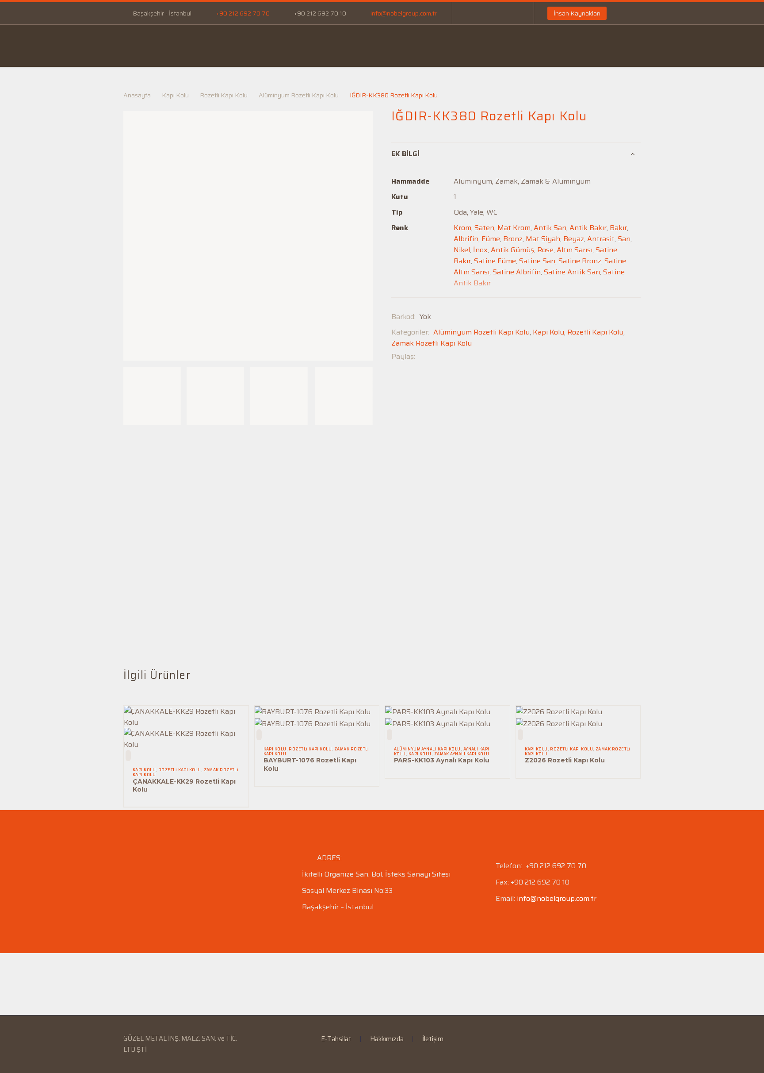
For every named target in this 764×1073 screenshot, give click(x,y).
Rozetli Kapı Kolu (224, 95)
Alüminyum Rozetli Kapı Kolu (299, 95)
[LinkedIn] (485, 13)
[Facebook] (472, 13)
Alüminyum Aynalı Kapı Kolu (427, 749)
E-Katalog (369, 45)
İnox (480, 249)
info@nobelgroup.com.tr (404, 13)
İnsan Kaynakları (577, 13)
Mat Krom (514, 227)
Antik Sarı (550, 227)
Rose (545, 249)
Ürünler (256, 45)
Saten (484, 227)
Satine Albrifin (517, 271)
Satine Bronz (579, 260)
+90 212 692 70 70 (243, 13)
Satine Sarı (537, 260)
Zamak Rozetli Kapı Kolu (431, 343)
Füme (490, 238)
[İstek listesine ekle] (128, 755)
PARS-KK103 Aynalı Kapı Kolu (441, 760)
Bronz (513, 238)
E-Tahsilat (311, 45)
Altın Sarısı (574, 249)
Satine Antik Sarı (572, 271)
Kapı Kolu (175, 95)
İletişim (527, 45)
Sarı (624, 238)
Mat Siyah (543, 238)
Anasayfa (145, 45)
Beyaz (573, 238)
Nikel (462, 249)
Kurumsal (201, 45)
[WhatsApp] (512, 13)
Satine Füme (495, 260)
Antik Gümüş (512, 249)
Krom (462, 227)
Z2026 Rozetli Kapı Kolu (565, 760)
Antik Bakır (588, 227)
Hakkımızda (387, 1039)
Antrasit (601, 238)
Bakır (618, 227)
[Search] (679, 46)
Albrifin (466, 238)
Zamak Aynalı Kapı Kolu (461, 754)
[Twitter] (435, 356)
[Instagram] (498, 13)
